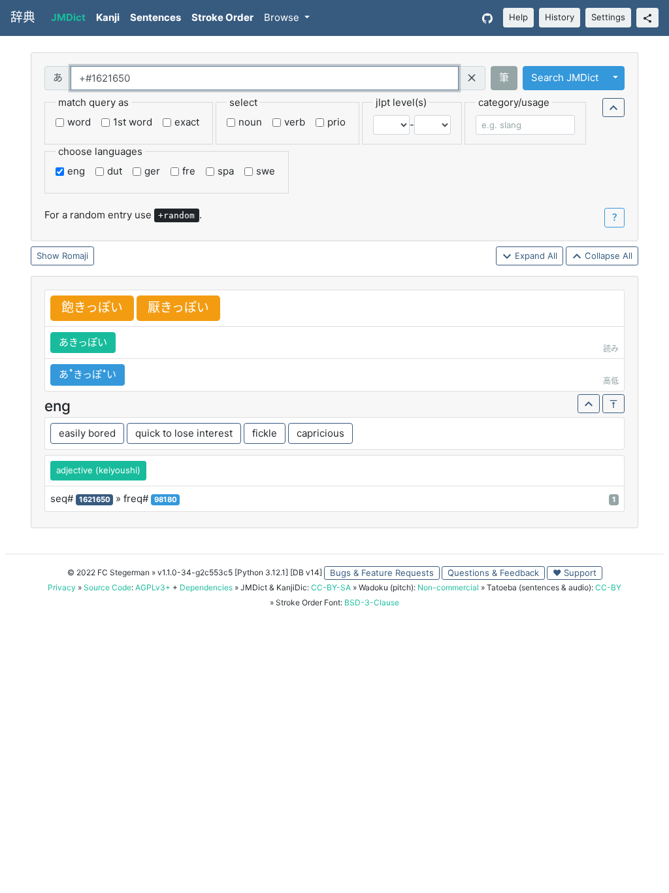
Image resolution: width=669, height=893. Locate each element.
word (79, 122)
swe (265, 171)
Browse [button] (283, 17)
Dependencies (206, 587)
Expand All (534, 255)
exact (186, 122)
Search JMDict (564, 77)
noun (250, 122)
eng (76, 171)
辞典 (22, 17)
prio (336, 122)
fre (188, 171)
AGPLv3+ (153, 587)
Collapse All (607, 255)
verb (294, 122)
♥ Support (574, 572)
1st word (132, 122)
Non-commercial (448, 587)
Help (518, 17)
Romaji (75, 255)
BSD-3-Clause (371, 602)
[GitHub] (487, 18)
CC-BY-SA (331, 587)
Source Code (107, 587)
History (559, 17)
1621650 (94, 499)
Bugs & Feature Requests (382, 572)
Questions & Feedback (493, 572)
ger (152, 171)
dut (114, 171)
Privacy (62, 587)
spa (226, 171)
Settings (608, 17)
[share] (647, 17)
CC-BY (608, 587)
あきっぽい (83, 342)
